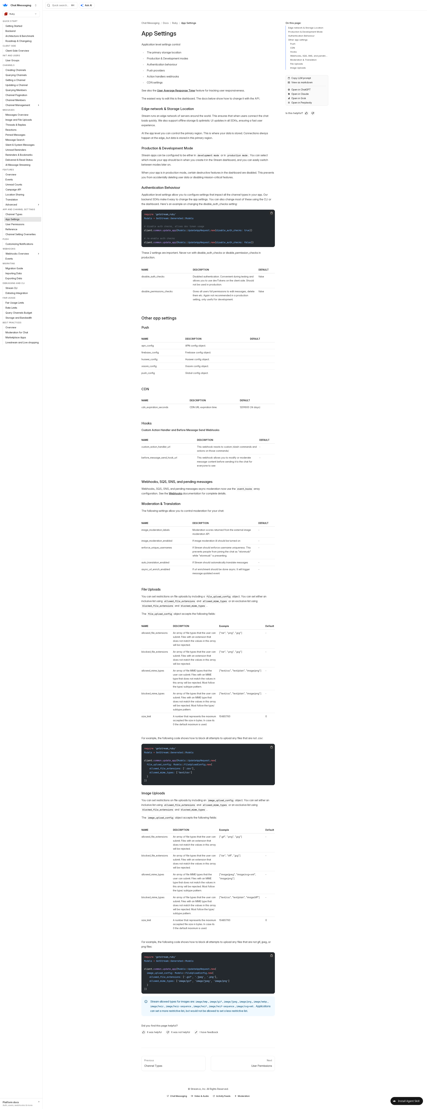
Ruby (12, 14)
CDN (145, 389)
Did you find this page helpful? (159, 1025)
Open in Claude (300, 93)
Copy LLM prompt (301, 78)
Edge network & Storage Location (167, 109)
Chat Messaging (150, 23)
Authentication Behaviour (160, 188)
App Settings (188, 23)
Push (145, 327)
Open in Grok (298, 98)
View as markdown (302, 82)
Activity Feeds (223, 1096)
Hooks (146, 423)
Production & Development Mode (167, 148)
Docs (166, 23)
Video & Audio (201, 1096)
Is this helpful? (294, 113)
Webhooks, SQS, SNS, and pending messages (176, 482)
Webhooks (175, 493)
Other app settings (158, 318)
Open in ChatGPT (301, 89)
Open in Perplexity (301, 102)
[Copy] (272, 213)
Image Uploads (153, 793)
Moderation (244, 1096)
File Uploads (151, 589)
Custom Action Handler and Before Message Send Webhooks (180, 430)
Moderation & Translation (160, 504)
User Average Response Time (176, 90)
